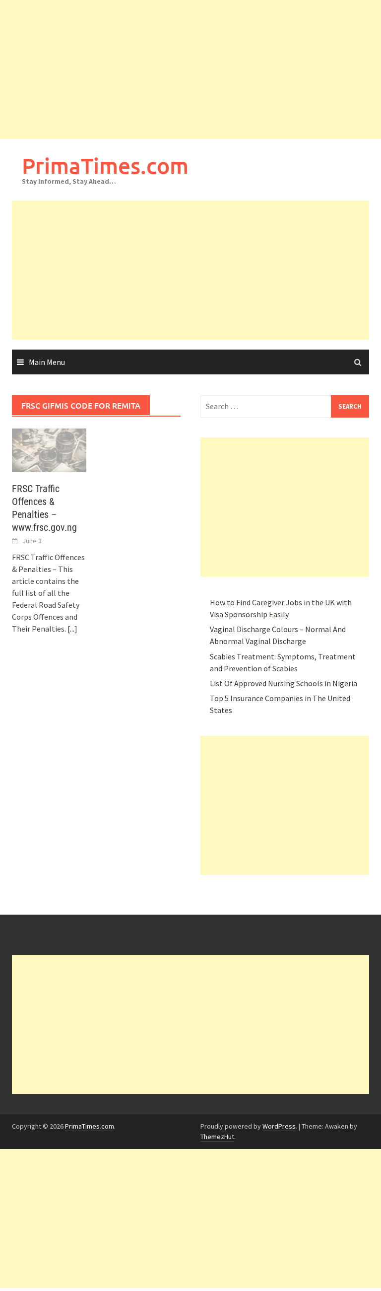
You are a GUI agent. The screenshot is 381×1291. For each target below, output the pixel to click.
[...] (72, 629)
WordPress (279, 1126)
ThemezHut (217, 1136)
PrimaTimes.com (105, 165)
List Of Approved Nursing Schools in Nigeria (283, 683)
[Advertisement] (190, 69)
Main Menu (47, 362)
